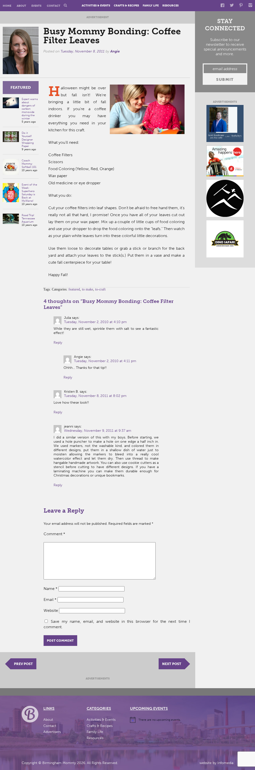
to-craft (100, 289)
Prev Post (23, 664)
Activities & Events (96, 5)
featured (20, 87)
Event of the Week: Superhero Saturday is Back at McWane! (29, 192)
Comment (54, 533)
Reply (58, 342)
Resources (170, 5)
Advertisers (52, 732)
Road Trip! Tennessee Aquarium (28, 218)
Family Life (151, 5)
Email (50, 599)
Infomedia (225, 763)
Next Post (171, 664)
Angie (115, 51)
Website (51, 610)
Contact (53, 5)
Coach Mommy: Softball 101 (29, 164)
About (21, 5)
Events (36, 5)
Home (7, 5)
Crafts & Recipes (126, 5)
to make (87, 289)
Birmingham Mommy (59, 763)
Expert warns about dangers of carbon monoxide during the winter (30, 108)
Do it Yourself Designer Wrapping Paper (28, 139)
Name (51, 588)
